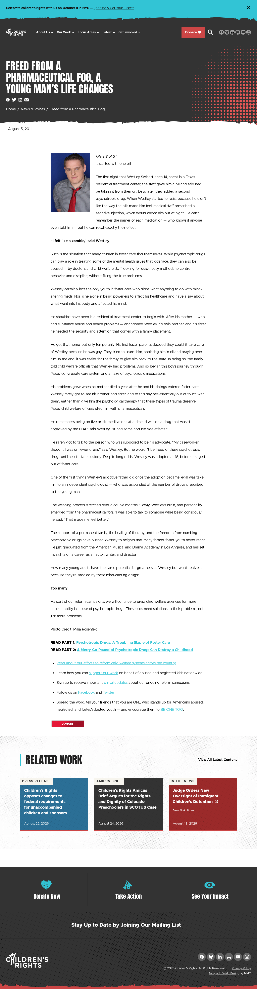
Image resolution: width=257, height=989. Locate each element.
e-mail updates (115, 683)
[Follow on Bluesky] (226, 32)
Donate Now (47, 896)
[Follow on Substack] (237, 32)
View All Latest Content (217, 759)
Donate (191, 32)
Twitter (108, 692)
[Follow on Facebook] (221, 32)
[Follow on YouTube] (243, 32)
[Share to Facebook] (8, 100)
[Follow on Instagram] (248, 32)
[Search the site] (210, 32)
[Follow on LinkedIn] (232, 32)
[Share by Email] (26, 100)
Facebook (86, 692)
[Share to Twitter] (14, 100)
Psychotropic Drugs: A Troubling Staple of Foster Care (123, 643)
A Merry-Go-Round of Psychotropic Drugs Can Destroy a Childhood (135, 650)
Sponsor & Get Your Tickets (114, 8)
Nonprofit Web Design (224, 973)
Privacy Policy (241, 968)
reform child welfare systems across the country (138, 663)
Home (11, 109)
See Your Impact (210, 896)
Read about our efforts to (78, 663)
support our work (103, 673)
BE (172, 710)
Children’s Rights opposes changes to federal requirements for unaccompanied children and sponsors (45, 802)
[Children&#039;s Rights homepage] (16, 32)
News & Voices (33, 109)
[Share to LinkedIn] (20, 100)
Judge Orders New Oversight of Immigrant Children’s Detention (195, 796)
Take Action (128, 896)
